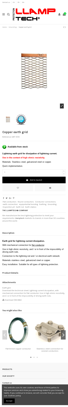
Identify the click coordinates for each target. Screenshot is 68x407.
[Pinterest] (13, 198)
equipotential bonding (28, 204)
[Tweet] (6, 198)
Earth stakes (30, 207)
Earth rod (20, 207)
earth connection (10, 204)
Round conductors (26, 202)
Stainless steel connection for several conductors (50, 350)
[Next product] (65, 27)
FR (19, 2)
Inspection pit (9, 207)
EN (23, 2)
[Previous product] (64, 27)
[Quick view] (20, 345)
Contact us (6, 2)
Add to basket (36, 180)
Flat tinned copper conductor (18, 349)
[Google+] (10, 198)
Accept (9, 401)
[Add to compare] (50, 188)
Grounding (52, 204)
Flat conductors (9, 202)
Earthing (42, 204)
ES (14, 2)
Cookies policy (14, 396)
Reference (6, 137)
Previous (4, 335)
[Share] (3, 198)
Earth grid (6, 288)
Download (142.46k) (13, 300)
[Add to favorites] (17, 188)
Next (63, 335)
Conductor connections (45, 202)
